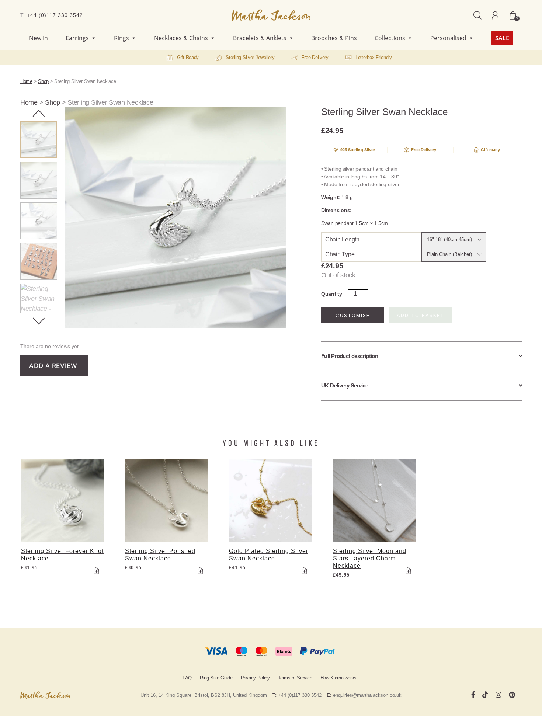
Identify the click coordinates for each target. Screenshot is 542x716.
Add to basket (420, 315)
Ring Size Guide (216, 678)
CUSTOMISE (353, 315)
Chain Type (339, 254)
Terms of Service (295, 678)
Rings (121, 38)
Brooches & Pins (334, 38)
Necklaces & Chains (181, 38)
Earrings (77, 38)
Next (38, 321)
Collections (390, 38)
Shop (43, 81)
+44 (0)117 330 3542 (55, 15)
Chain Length (342, 239)
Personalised (448, 38)
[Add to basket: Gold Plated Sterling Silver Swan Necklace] (304, 570)
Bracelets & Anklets (259, 38)
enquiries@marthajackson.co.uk (367, 695)
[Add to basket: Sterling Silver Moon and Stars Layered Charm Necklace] (408, 570)
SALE (502, 38)
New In (38, 38)
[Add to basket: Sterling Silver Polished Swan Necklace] (200, 570)
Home (26, 81)
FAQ (187, 678)
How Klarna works (338, 678)
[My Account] (495, 15)
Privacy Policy (255, 678)
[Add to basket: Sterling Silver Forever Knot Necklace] (96, 570)
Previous (38, 113)
